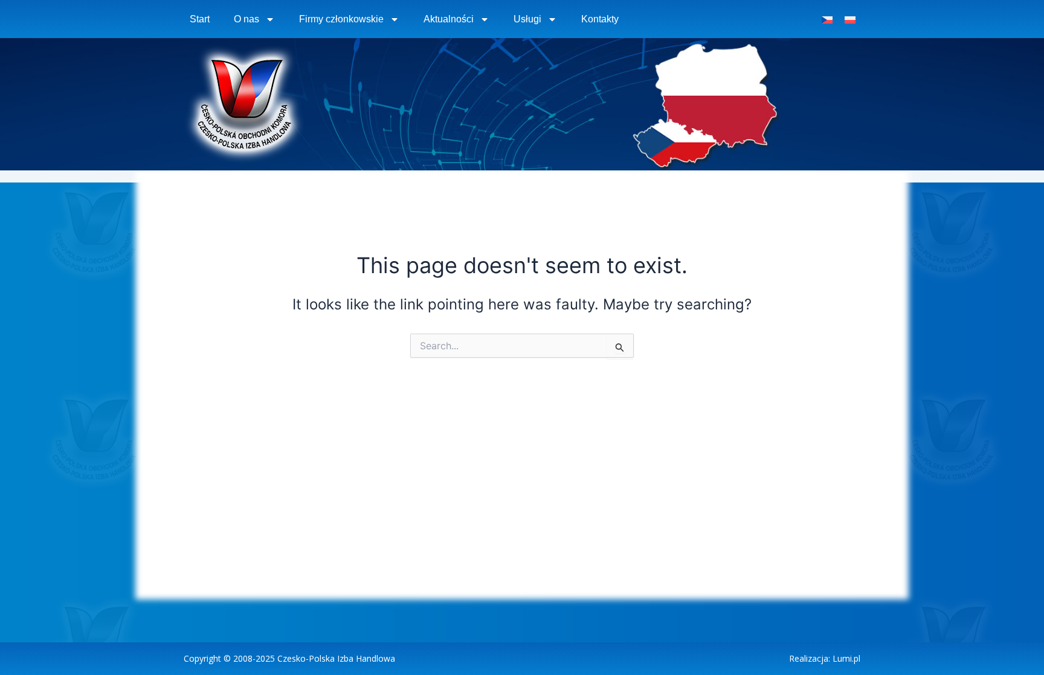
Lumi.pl (846, 658)
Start (200, 19)
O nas (246, 19)
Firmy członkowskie (341, 19)
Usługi (527, 19)
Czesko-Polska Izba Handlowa (336, 658)
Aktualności (449, 19)
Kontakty (600, 19)
